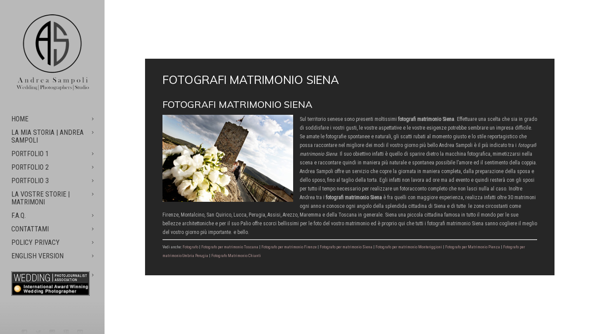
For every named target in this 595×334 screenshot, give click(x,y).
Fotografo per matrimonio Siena (346, 246)
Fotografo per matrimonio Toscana (229, 246)
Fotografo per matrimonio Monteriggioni (408, 246)
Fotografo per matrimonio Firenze (289, 246)
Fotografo (190, 246)
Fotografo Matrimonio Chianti (236, 255)
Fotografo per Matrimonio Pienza (472, 246)
